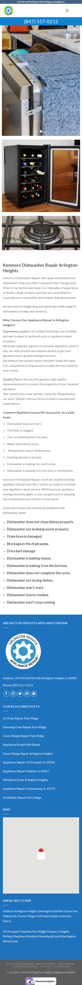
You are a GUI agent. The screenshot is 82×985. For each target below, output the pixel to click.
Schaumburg (44, 936)
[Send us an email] (27, 694)
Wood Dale (10, 941)
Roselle (31, 936)
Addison (8, 911)
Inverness (65, 916)
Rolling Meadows (14, 936)
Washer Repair (45, 963)
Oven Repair (62, 966)
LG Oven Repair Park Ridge (20, 718)
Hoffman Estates (47, 916)
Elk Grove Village (24, 916)
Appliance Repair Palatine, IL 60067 (26, 771)
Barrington (45, 911)
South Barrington (64, 936)
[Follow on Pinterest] (34, 694)
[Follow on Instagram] (13, 694)
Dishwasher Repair (25, 966)
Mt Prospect (11, 931)
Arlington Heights (26, 911)
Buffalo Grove (62, 911)
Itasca (7, 921)
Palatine (25, 931)
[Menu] (67, 10)
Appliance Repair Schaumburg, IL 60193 (29, 788)
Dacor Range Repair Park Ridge (23, 736)
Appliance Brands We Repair (21, 744)
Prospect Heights (58, 931)
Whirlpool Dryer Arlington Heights (25, 780)
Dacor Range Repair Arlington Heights (28, 753)
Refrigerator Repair (20, 963)
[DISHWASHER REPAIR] (41, 80)
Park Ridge (38, 931)
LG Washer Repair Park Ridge (22, 797)
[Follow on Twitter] (20, 694)
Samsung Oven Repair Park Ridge (24, 727)
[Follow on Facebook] (6, 694)
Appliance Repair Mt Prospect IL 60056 (29, 762)
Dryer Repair (66, 963)
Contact (46, 966)
